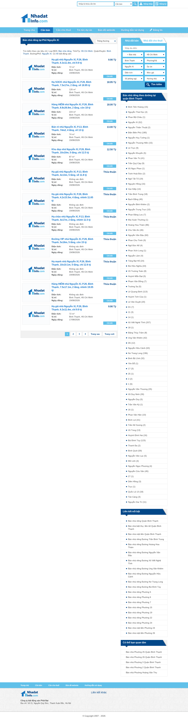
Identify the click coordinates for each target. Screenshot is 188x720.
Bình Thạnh (130, 61)
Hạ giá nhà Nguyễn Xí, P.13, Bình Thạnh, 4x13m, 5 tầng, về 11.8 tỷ (70, 173)
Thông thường (103, 41)
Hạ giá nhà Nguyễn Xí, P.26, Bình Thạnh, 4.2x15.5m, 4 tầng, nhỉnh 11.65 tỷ (72, 197)
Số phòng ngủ (131, 79)
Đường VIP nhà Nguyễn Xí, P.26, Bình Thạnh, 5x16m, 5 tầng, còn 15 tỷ (72, 241)
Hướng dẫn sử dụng (132, 30)
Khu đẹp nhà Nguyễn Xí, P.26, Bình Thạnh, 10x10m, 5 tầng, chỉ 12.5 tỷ (71, 151)
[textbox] (144, 48)
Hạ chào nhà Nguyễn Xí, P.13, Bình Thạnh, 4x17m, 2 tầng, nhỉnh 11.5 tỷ (71, 218)
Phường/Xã (152, 61)
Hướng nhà (152, 79)
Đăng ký (163, 4)
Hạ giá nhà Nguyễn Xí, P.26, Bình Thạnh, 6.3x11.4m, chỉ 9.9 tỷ (70, 61)
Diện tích (128, 73)
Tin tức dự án (84, 30)
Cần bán (118, 4)
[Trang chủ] (29, 696)
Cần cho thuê (63, 30)
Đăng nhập (148, 4)
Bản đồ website (106, 30)
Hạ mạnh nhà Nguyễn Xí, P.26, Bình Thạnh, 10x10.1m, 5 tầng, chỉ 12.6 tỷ (71, 263)
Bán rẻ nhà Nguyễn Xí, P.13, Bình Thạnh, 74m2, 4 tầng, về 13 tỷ (70, 128)
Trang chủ (29, 30)
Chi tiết (110, 76)
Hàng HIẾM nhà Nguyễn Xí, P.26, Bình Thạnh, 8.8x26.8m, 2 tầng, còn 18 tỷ (72, 106)
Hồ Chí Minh (152, 55)
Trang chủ (25, 685)
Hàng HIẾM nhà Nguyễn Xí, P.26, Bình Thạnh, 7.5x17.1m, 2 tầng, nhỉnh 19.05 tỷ (72, 287)
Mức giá (150, 73)
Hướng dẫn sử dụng (93, 685)
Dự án (149, 67)
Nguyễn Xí (129, 67)
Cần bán (38, 685)
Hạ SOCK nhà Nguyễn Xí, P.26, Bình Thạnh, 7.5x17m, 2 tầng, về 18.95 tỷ (71, 83)
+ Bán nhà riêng (129, 55)
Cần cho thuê (53, 685)
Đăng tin (157, 30)
